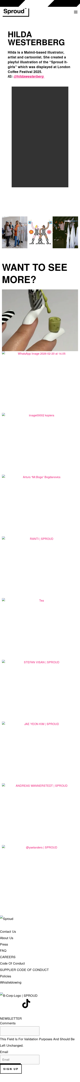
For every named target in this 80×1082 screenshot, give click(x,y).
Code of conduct (12, 963)
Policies (5, 976)
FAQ (3, 950)
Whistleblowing (10, 982)
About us (6, 937)
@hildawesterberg (29, 76)
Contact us (8, 931)
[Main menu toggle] (75, 12)
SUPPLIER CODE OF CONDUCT (24, 969)
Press (4, 944)
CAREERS (8, 956)
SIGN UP (10, 1069)
